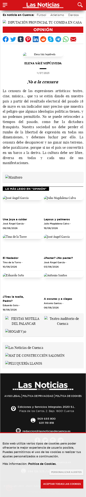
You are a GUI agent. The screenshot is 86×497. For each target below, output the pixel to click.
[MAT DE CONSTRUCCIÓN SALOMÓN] (34, 355)
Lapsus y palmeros (57, 219)
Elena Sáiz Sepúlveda (43, 63)
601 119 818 (46, 422)
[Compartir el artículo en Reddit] (43, 39)
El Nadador (10, 257)
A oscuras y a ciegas (58, 298)
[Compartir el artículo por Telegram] (58, 39)
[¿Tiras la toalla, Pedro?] (22, 283)
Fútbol (41, 14)
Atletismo (57, 14)
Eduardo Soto (10, 305)
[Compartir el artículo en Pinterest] (28, 39)
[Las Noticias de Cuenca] (24, 347)
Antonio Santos (53, 303)
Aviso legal (12, 396)
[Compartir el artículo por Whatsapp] (66, 39)
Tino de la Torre (12, 262)
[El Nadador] (22, 244)
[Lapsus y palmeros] (63, 206)
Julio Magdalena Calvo (56, 223)
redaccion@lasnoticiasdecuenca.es (47, 431)
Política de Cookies (68, 396)
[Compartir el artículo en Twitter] (13, 39)
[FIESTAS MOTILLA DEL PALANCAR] (23, 321)
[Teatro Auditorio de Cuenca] (62, 321)
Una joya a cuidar (15, 219)
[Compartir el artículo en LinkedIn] (36, 39)
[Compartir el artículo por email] (73, 39)
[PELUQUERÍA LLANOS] (23, 363)
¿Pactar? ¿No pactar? (58, 257)
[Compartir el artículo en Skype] (51, 39)
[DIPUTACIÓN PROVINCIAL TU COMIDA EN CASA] (43, 22)
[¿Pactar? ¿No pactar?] (63, 244)
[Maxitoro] (13, 177)
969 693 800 (46, 418)
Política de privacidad (38, 396)
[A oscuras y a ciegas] (63, 283)
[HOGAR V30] (15, 331)
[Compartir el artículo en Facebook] (6, 39)
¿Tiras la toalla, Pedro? (13, 298)
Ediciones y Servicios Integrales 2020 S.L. (46, 406)
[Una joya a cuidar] (22, 206)
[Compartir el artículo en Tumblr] (21, 39)
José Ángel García (13, 223)
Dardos (73, 14)
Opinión (43, 29)
